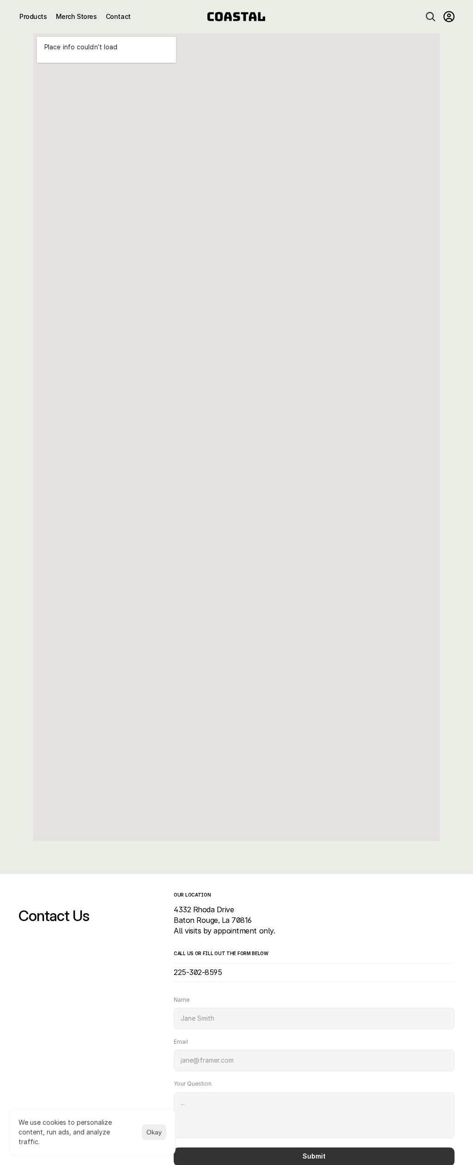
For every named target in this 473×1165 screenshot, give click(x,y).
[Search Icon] (430, 16)
